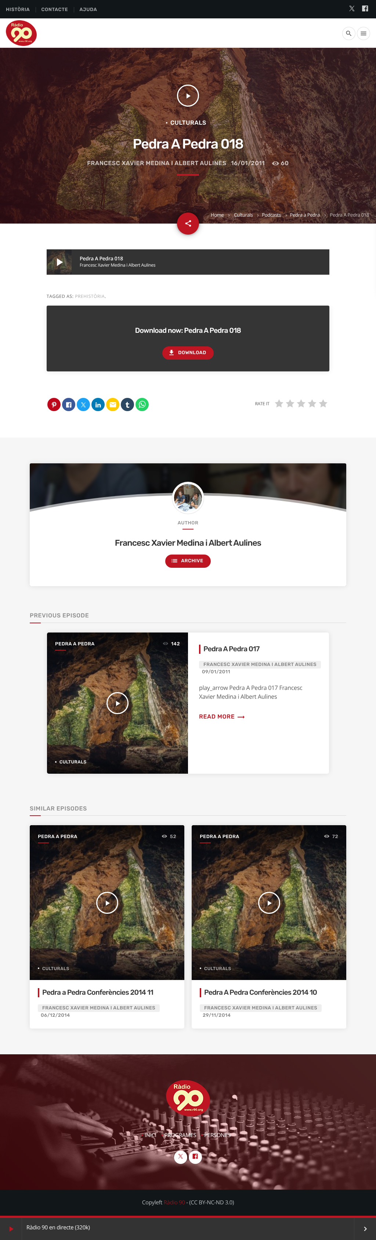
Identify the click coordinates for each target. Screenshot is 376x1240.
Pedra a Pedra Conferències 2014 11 (97, 992)
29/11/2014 (217, 1015)
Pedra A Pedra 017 (231, 649)
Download (187, 352)
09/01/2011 (216, 672)
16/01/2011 (248, 163)
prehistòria (90, 296)
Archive (187, 560)
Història (18, 10)
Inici (150, 1135)
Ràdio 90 (174, 1202)
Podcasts (271, 214)
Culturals (243, 214)
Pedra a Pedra (305, 214)
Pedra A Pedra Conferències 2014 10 (260, 992)
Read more (222, 716)
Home (217, 214)
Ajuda (88, 10)
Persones (217, 1135)
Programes (180, 1135)
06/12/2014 (55, 1015)
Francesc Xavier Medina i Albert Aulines (156, 163)
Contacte (54, 10)
